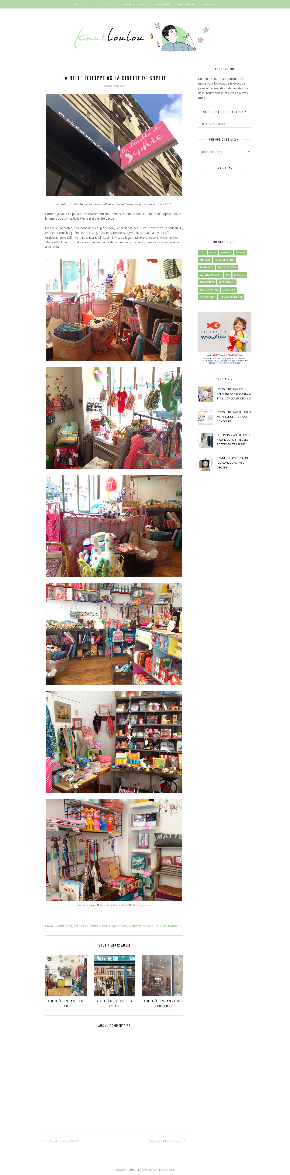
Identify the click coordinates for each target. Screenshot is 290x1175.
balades (240, 252)
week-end (226, 252)
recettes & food (227, 267)
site (140, 905)
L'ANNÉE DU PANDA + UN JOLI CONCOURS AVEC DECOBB (232, 462)
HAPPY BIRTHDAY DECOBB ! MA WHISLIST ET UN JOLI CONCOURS (234, 416)
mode (213, 252)
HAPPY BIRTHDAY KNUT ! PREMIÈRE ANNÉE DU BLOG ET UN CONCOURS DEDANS (234, 393)
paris (172, 926)
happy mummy (226, 282)
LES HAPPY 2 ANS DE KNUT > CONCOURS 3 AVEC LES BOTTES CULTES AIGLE (233, 439)
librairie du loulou (231, 297)
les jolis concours (211, 274)
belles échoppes (87, 926)
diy (228, 274)
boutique (110, 926)
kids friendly (207, 297)
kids (163, 926)
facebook (148, 905)
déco (123, 926)
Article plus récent (62, 1140)
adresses (64, 926)
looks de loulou (224, 259)
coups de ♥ (229, 289)
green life (240, 274)
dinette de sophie (144, 926)
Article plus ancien (166, 1140)
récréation (206, 267)
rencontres (207, 282)
